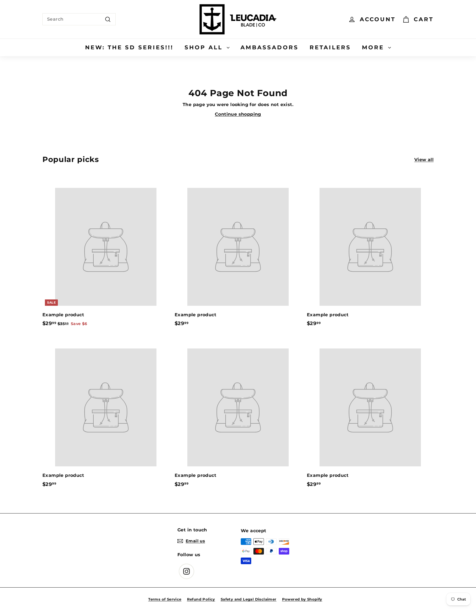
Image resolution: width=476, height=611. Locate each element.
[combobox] (79, 19)
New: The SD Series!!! (129, 47)
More (374, 47)
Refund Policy (201, 599)
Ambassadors (269, 47)
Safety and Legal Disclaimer (249, 599)
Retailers (330, 47)
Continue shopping (238, 114)
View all (424, 159)
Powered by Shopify (302, 599)
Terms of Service (164, 599)
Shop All (205, 47)
